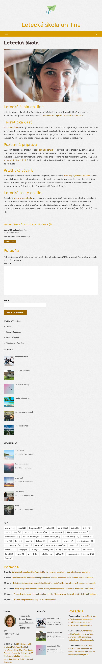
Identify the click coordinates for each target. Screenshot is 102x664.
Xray (17, 506)
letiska (87, 537)
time (9, 554)
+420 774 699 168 (11, 634)
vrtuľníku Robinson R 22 (15, 160)
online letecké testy (23, 198)
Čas (8, 558)
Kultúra (16, 659)
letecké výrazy (71, 537)
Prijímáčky (18, 650)
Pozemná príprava (13, 332)
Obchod (30, 659)
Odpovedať (10, 241)
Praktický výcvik (13, 338)
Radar (85, 545)
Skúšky (23, 659)
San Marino (19, 492)
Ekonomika (16, 653)
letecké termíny (51, 537)
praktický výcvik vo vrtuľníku (77, 176)
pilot (28, 545)
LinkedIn (7, 637)
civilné (50, 528)
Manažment (8, 650)
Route (35, 550)
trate (20, 554)
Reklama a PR (26, 644)
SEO (17, 644)
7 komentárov (29, 495)
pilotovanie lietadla (56, 545)
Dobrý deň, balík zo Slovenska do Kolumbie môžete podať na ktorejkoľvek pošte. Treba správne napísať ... (54, 583)
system (88, 550)
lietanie (68, 541)
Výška (60, 554)
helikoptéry (57, 532)
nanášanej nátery (22, 384)
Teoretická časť (11, 127)
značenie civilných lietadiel (81, 554)
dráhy (87, 528)
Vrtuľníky (7, 647)
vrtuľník (33, 554)
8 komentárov (28, 468)
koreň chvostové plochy (24, 412)
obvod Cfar (19, 450)
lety (18, 541)
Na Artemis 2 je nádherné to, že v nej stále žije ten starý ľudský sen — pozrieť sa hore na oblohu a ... (51, 572)
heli (28, 532)
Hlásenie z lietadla (22, 426)
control (63, 528)
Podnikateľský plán (12, 656)
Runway (48, 550)
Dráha (75, 528)
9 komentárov (28, 454)
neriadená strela (21, 357)
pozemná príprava (44, 150)
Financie (7, 653)
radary (10, 550)
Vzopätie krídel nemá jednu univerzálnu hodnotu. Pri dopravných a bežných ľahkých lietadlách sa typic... (55, 594)
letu (8, 541)
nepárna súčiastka (22, 371)
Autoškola (16, 647)
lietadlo (41, 541)
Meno (6, 300)
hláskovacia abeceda (77, 532)
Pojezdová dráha (21, 464)
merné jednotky (85, 541)
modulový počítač (22, 398)
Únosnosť (19, 478)
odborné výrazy (13, 545)
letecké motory (31, 537)
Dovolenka (8, 662)
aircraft (10, 528)
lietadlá (55, 541)
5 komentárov (58, 624)
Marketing (8, 659)
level (29, 541)
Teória (8, 326)
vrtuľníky (46, 554)
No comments (58, 638)
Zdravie (24, 653)
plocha (73, 545)
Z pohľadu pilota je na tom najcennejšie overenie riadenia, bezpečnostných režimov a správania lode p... (53, 578)
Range (23, 550)
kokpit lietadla (12, 537)
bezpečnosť (35, 528)
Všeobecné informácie (15, 343)
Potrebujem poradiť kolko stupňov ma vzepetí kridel (35, 600)
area (22, 528)
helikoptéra (41, 532)
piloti (39, 545)
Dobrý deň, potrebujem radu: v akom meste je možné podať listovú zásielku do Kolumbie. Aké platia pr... (55, 589)
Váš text (8, 264)
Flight (17, 532)
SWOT (31, 653)
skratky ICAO (71, 550)
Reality (24, 647)
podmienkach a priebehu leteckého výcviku (63, 115)
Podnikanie (28, 650)
